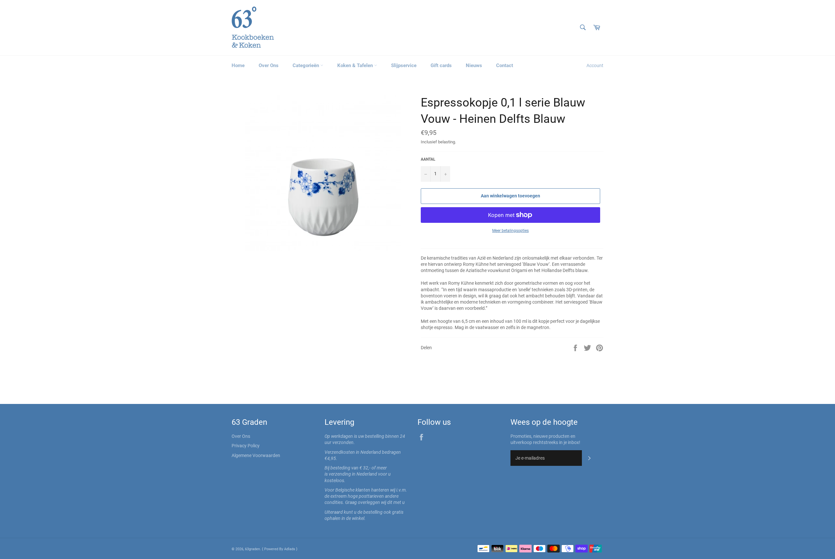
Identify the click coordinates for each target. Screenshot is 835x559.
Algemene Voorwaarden (256, 455)
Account (594, 65)
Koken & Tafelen (355, 65)
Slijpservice (404, 65)
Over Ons (269, 65)
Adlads (290, 549)
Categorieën (306, 65)
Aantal (428, 159)
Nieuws (474, 65)
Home (238, 65)
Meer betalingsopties (510, 230)
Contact (504, 65)
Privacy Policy (246, 445)
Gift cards (441, 65)
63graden (252, 549)
